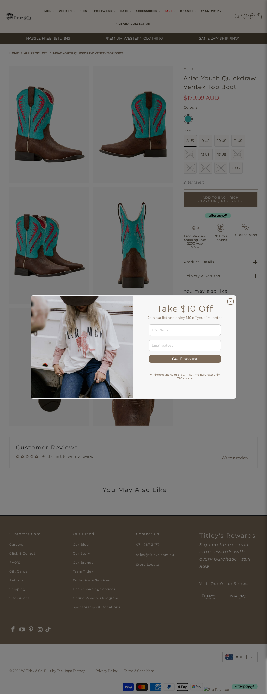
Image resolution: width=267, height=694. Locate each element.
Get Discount (184, 358)
